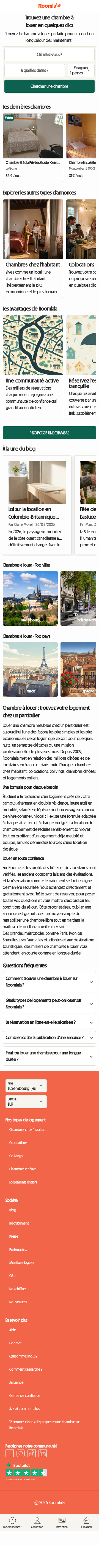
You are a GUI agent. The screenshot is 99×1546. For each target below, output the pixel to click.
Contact (15, 1343)
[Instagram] (20, 1454)
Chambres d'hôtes (22, 1169)
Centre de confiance (24, 1395)
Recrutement (19, 1223)
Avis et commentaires (24, 1409)
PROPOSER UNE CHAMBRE (49, 433)
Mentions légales (21, 1262)
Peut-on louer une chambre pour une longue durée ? (43, 1056)
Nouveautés (18, 1302)
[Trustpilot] (26, 1479)
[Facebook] (10, 1454)
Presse (13, 1236)
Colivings (16, 1156)
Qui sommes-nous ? (23, 1356)
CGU (12, 1276)
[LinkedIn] (42, 1454)
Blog (12, 1210)
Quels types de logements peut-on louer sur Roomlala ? (43, 1003)
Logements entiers (23, 1182)
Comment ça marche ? (25, 1369)
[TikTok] (32, 1454)
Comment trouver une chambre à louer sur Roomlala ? (42, 981)
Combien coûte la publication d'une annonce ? (45, 1037)
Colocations (18, 1143)
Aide (12, 1330)
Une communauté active (32, 380)
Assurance (16, 1382)
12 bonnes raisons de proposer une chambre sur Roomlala (44, 1425)
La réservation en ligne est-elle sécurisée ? (41, 1022)
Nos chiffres (17, 1289)
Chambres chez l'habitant (33, 264)
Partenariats (18, 1249)
